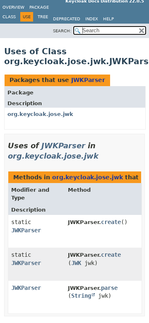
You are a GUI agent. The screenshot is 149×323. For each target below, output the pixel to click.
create (111, 222)
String (81, 295)
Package (39, 7)
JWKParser (88, 80)
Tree (43, 16)
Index (91, 19)
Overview (13, 7)
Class (9, 16)
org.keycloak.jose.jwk (40, 114)
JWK (76, 263)
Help (108, 19)
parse (109, 287)
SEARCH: (62, 31)
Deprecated (66, 19)
